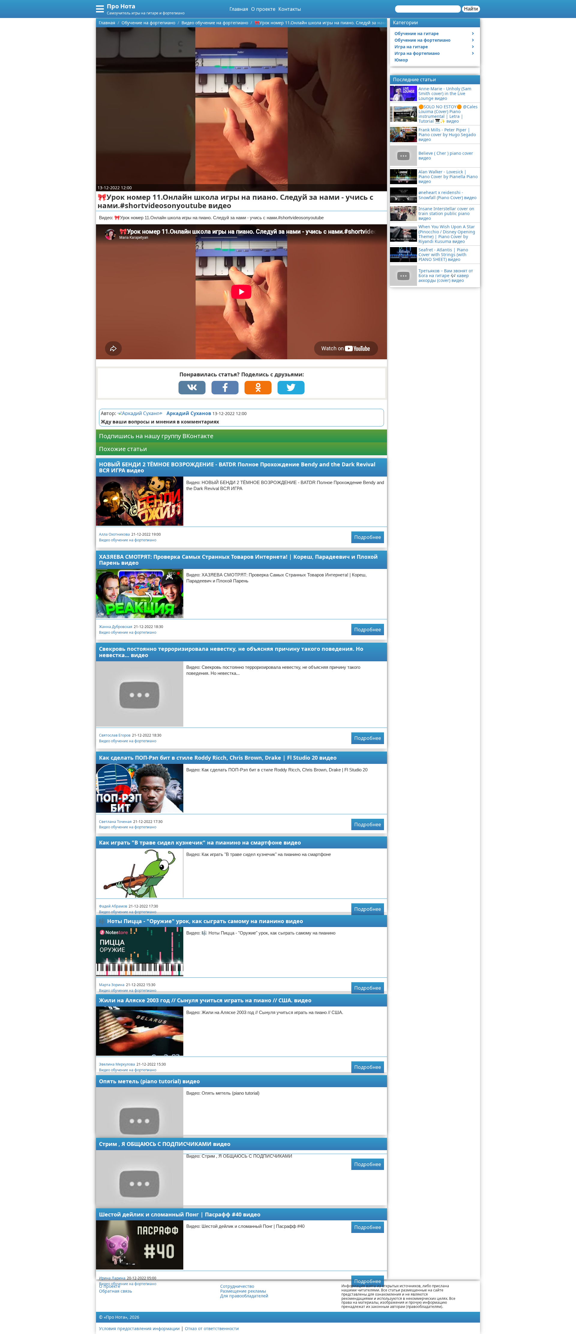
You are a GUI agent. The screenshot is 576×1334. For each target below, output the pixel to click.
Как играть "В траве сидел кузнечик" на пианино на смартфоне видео (200, 842)
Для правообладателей (244, 1296)
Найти (471, 8)
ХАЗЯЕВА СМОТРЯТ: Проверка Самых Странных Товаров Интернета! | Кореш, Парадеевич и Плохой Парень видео (238, 560)
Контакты (289, 9)
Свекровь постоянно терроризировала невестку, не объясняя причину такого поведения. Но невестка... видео (231, 652)
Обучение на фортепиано (422, 40)
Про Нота (121, 6)
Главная (239, 9)
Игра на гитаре (411, 46)
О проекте (263, 9)
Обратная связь (115, 1291)
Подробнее (367, 537)
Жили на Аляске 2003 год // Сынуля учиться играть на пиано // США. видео (205, 1000)
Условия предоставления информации (139, 1328)
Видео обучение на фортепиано (127, 540)
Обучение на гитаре (416, 33)
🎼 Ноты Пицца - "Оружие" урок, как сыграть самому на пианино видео (201, 921)
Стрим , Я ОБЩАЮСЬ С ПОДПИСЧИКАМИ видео (164, 1143)
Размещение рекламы (243, 1291)
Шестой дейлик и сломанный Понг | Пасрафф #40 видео (179, 1214)
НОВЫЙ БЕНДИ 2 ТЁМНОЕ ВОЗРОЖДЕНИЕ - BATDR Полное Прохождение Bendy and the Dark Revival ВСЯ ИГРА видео (237, 467)
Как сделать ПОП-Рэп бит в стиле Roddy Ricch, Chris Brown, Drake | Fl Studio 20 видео (218, 757)
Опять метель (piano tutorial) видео (149, 1081)
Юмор (401, 60)
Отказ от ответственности (212, 1328)
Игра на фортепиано (417, 53)
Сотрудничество (237, 1286)
